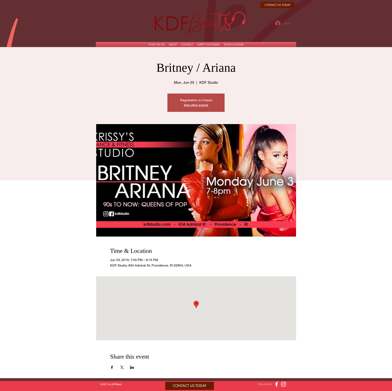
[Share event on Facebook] (112, 367)
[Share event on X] (122, 367)
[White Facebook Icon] (276, 384)
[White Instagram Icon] (283, 384)
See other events (196, 105)
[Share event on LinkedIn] (132, 367)
